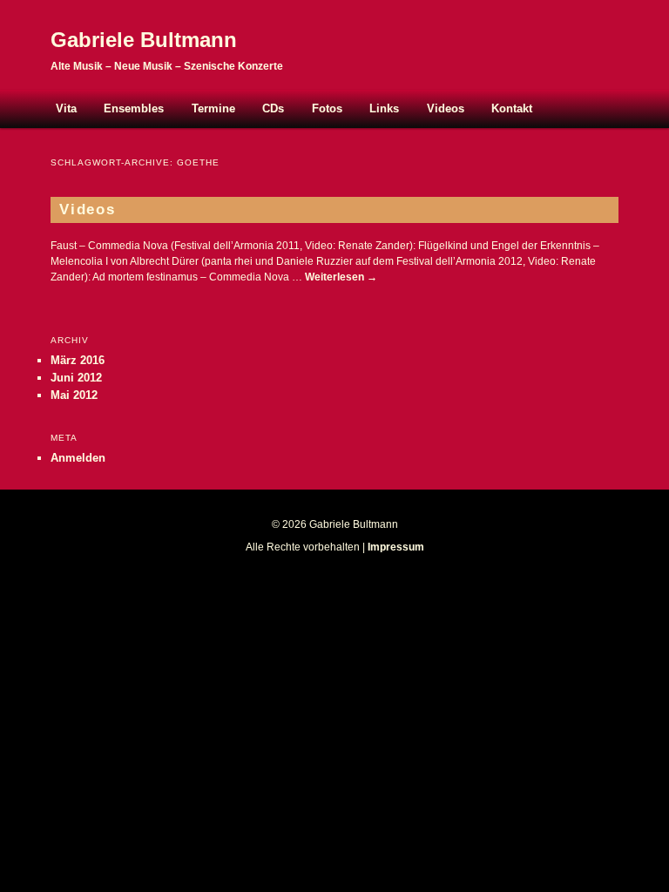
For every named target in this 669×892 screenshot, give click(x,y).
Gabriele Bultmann (144, 39)
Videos (445, 108)
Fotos (327, 108)
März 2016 (78, 360)
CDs (273, 108)
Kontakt (511, 108)
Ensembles (134, 108)
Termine (213, 108)
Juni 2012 (76, 377)
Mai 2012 (74, 395)
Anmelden (78, 457)
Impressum (396, 547)
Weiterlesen (341, 277)
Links (384, 108)
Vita (66, 108)
